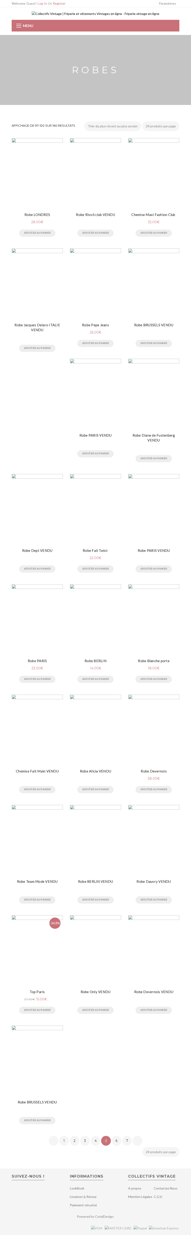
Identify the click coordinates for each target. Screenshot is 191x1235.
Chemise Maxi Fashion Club (153, 214)
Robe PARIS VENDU (95, 435)
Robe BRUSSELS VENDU (154, 325)
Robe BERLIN (95, 661)
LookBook (77, 1188)
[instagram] (32, 1190)
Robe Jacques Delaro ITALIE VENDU (37, 327)
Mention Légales (140, 1197)
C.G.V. (158, 1197)
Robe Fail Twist (95, 550)
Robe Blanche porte (154, 661)
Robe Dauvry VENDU (153, 881)
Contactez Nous (165, 1188)
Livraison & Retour (83, 1197)
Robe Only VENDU (96, 992)
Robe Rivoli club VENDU (95, 214)
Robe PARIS (37, 661)
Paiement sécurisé (83, 1205)
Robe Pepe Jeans (95, 325)
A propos (134, 1188)
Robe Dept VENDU (37, 550)
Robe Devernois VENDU (153, 992)
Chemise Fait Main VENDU (37, 771)
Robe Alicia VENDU (95, 771)
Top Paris (37, 992)
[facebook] (15, 1190)
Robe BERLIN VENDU (95, 881)
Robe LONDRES (37, 214)
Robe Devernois (154, 771)
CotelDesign (104, 1216)
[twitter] (23, 1190)
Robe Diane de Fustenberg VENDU (154, 437)
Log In (42, 3)
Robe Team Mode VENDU (37, 881)
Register (59, 3)
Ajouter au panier (37, 232)
